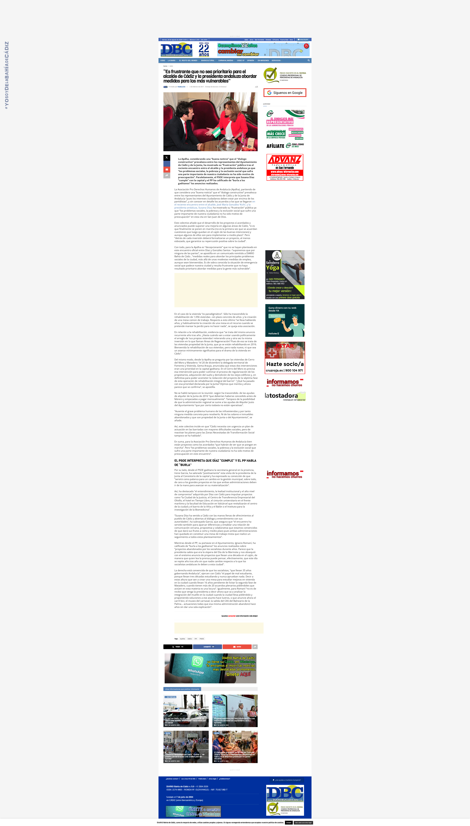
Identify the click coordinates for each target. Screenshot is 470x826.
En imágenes (263, 60)
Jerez (251, 40)
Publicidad (202, 779)
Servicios (276, 60)
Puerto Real (284, 40)
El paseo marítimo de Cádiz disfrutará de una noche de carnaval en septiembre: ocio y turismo (234, 720)
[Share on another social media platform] (166, 175)
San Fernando (259, 40)
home (165, 66)
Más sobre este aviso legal (301, 822)
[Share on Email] (166, 169)
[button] (287, 780)
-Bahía (216, 697)
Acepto (322, 822)
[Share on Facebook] (166, 164)
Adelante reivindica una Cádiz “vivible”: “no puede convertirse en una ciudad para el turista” (184, 756)
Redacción (181, 87)
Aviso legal (212, 779)
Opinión (250, 60)
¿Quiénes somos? (172, 779)
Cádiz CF (240, 60)
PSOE (202, 639)
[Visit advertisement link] (263, 49)
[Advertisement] (235, 17)
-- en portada (170, 697)
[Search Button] (309, 60)
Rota (291, 40)
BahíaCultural (207, 60)
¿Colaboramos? (224, 779)
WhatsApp (304, 40)
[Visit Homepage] (185, 49)
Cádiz (246, 40)
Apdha (182, 639)
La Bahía (171, 60)
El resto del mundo (188, 60)
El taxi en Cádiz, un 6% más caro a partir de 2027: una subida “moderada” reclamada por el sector (185, 720)
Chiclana (268, 40)
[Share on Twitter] (166, 158)
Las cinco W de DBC (188, 779)
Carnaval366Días (225, 60)
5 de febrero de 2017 (197, 87)
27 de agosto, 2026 (173, 725)
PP (196, 639)
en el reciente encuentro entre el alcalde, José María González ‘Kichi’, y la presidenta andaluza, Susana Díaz (214, 204)
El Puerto (276, 40)
